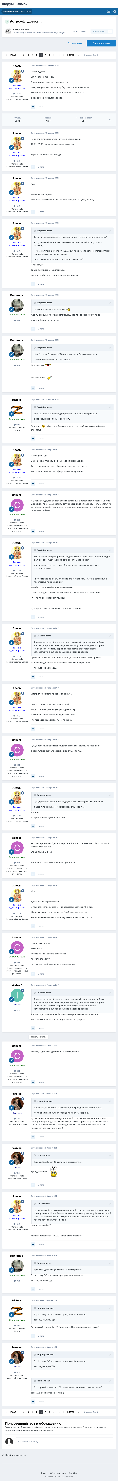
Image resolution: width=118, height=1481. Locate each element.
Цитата (41, 106)
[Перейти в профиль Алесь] (17, 76)
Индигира (16, 295)
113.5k (18, 94)
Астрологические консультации (49, 32)
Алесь (17, 65)
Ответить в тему (101, 43)
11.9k (18, 425)
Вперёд (71, 55)
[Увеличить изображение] (68, 309)
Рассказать (81, 31)
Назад (13, 55)
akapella (25, 29)
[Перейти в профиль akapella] (8, 31)
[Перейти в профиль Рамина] (17, 1103)
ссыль (67, 359)
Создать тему (75, 43)
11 (63, 55)
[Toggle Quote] (35, 231)
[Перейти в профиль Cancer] (17, 505)
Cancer (16, 494)
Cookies (73, 1473)
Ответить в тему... (29, 1441)
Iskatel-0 (16, 985)
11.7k (18, 1010)
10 (59, 55)
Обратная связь (58, 1473)
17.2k (18, 1119)
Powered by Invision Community (59, 1477)
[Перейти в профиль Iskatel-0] (17, 995)
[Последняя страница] (78, 55)
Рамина (17, 1093)
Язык (43, 1473)
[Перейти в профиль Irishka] (17, 409)
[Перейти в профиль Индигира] (17, 305)
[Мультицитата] (33, 107)
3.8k (18, 320)
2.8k (18, 520)
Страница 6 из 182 (92, 55)
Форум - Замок (14, 4)
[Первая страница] (6, 55)
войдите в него (13, 1430)
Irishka (16, 399)
